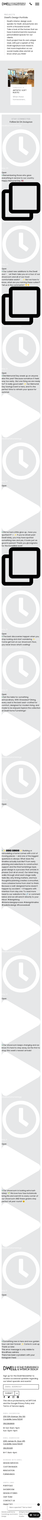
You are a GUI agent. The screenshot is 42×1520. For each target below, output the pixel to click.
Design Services (10, 1463)
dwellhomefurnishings (12, 125)
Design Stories (10, 1493)
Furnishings (9, 1474)
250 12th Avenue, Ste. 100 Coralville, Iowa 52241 (14, 1418)
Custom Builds (10, 1466)
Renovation (8, 1470)
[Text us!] (34, 1515)
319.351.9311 (8, 1448)
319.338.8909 (8, 1423)
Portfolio (8, 1485)
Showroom (8, 1489)
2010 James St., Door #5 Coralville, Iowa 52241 (14, 1443)
